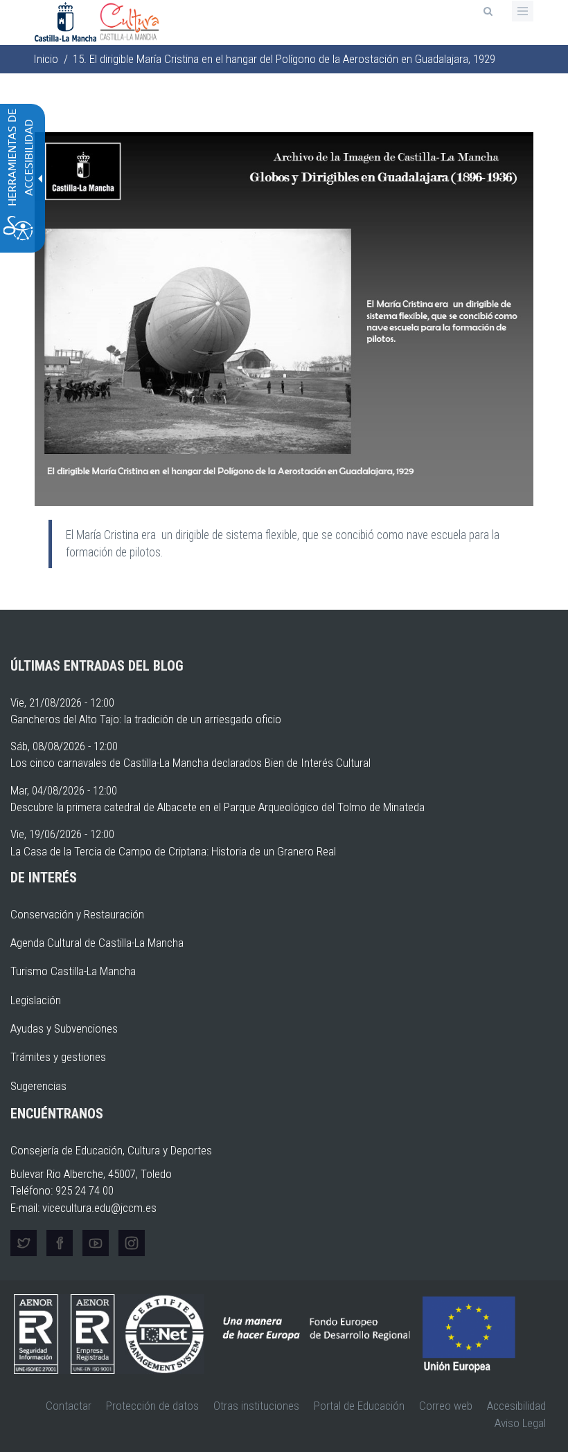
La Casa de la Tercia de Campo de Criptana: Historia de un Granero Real (173, 851)
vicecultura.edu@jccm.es (99, 1208)
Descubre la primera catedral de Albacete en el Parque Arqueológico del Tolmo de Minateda (217, 807)
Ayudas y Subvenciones (64, 1028)
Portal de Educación (359, 1406)
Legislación (35, 1000)
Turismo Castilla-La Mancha (73, 971)
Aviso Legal (520, 1423)
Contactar (68, 1406)
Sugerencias (38, 1086)
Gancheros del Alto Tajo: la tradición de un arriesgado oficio (145, 719)
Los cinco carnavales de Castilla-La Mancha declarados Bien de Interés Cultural (190, 763)
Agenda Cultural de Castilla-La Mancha (97, 943)
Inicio (45, 59)
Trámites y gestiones (58, 1057)
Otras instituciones (256, 1406)
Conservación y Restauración (77, 914)
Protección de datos (152, 1406)
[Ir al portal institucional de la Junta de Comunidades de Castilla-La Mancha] (67, 21)
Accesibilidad (516, 1406)
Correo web (445, 1406)
